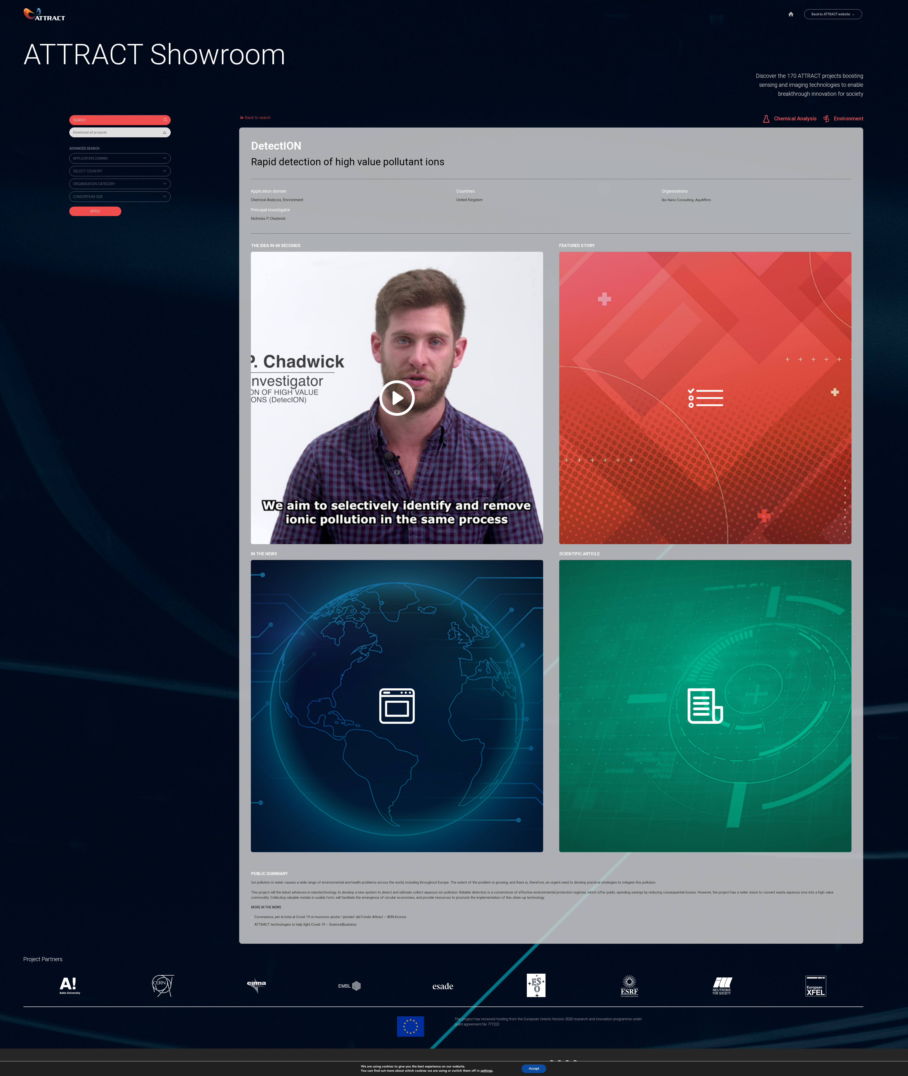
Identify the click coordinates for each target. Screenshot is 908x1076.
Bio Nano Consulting (678, 200)
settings (486, 1071)
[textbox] (120, 158)
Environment (848, 118)
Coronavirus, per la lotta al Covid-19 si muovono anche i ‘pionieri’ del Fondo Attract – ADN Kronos (330, 917)
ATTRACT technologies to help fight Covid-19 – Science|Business (305, 924)
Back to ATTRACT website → (833, 14)
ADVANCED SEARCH (84, 148)
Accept (534, 1068)
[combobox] (120, 158)
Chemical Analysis (795, 118)
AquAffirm (703, 200)
